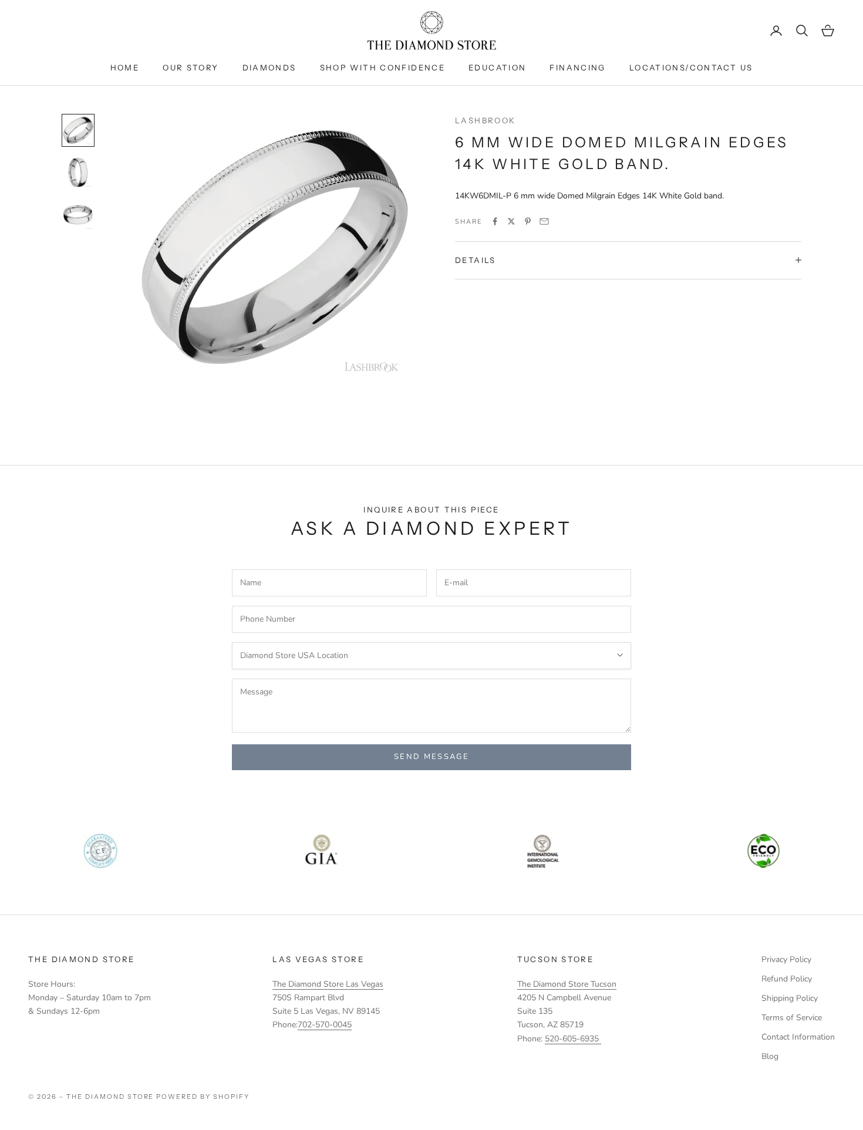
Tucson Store (555, 959)
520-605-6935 (573, 1038)
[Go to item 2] (78, 172)
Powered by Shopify (203, 1096)
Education (497, 67)
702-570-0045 (325, 1024)
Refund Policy (786, 978)
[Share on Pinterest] (527, 221)
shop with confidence (383, 67)
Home (125, 67)
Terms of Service (791, 1017)
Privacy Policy (786, 959)
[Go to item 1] (78, 130)
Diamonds (269, 67)
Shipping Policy (789, 998)
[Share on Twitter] (511, 221)
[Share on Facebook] (495, 221)
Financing (577, 67)
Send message (431, 756)
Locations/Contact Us (691, 67)
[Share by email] (544, 221)
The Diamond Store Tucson (566, 984)
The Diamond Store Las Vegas (327, 984)
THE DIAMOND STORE (81, 959)
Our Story (190, 67)
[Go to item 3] (78, 214)
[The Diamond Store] (431, 30)
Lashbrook (485, 120)
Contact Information (798, 1037)
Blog (769, 1056)
